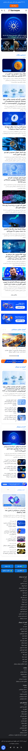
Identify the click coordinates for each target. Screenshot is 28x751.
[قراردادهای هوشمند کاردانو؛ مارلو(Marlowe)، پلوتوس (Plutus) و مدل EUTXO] (21, 402)
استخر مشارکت (24, 674)
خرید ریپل (25, 595)
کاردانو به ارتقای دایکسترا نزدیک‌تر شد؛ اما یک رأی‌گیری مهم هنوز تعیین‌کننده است (14, 36)
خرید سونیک (24, 604)
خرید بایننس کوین (23, 614)
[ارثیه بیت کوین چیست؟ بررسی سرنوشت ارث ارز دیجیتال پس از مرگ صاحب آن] (21, 418)
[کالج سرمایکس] (14, 11)
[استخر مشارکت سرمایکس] (14, 361)
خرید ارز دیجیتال (23, 618)
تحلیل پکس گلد (23, 716)
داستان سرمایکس (23, 689)
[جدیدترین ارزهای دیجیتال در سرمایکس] (21, 545)
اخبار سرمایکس (21, 490)
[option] (14, 32)
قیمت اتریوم (24, 631)
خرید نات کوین (23, 607)
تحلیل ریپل (24, 725)
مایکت (6, 566)
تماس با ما (24, 692)
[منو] (26, 11)
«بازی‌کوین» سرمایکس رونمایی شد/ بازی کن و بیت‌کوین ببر (10, 532)
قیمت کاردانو (24, 652)
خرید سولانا (24, 602)
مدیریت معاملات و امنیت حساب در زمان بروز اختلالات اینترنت (9, 524)
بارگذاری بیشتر (14, 295)
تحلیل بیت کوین (23, 707)
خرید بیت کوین (23, 583)
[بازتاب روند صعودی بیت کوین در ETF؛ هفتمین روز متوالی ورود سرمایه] (21, 475)
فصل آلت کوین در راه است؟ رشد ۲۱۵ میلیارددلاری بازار (14, 206)
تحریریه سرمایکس (20, 508)
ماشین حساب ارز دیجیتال (21, 681)
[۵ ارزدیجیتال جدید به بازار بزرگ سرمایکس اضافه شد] (21, 551)
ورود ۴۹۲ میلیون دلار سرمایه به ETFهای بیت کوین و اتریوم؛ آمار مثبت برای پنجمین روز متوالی (15, 256)
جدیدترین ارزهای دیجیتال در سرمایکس (9, 546)
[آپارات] (7, 747)
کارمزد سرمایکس (23, 696)
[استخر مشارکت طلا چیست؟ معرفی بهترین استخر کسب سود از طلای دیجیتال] (14, 340)
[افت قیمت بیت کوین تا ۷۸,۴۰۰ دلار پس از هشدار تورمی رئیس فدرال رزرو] (20, 45)
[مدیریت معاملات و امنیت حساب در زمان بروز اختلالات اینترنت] (21, 523)
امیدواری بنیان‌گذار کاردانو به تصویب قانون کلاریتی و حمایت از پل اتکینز (14, 283)
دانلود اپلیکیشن (23, 699)
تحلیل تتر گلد (24, 714)
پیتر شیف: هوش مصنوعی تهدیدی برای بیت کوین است (15, 153)
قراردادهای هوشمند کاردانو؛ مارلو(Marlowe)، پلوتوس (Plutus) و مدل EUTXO (15, 180)
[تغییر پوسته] (4, 11)
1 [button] (18, 355)
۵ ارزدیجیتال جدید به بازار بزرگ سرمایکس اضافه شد (9, 552)
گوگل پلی (19, 571)
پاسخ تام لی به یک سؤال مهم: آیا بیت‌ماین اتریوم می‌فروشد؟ (15, 128)
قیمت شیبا (24, 636)
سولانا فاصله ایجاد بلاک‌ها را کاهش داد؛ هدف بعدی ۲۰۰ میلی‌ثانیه (15, 230)
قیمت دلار (25, 662)
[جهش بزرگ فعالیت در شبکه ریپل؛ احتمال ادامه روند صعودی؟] (7, 45)
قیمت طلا (25, 655)
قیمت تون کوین (23, 650)
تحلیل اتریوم (24, 711)
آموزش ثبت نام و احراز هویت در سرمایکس (18, 735)
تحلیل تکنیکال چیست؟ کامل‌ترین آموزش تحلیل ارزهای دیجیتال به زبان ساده (10, 410)
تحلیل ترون (24, 718)
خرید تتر (25, 581)
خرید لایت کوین (23, 611)
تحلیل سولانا (24, 723)
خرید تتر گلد (24, 600)
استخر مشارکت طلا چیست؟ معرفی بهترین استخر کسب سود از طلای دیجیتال (15, 351)
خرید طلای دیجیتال (23, 588)
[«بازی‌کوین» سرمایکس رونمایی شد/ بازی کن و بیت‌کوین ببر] (21, 531)
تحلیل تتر (25, 709)
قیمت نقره (24, 659)
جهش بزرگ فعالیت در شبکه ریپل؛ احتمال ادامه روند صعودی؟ (7, 49)
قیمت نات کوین (23, 647)
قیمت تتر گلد (24, 643)
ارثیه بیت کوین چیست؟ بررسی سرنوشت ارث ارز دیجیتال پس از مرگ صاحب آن (9, 418)
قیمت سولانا (24, 645)
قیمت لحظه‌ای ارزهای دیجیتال (20, 664)
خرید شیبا (25, 593)
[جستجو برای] (2, 11)
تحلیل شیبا (24, 730)
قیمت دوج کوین (23, 633)
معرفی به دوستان (23, 679)
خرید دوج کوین (23, 590)
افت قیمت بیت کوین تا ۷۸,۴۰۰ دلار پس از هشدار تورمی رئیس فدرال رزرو (21, 50)
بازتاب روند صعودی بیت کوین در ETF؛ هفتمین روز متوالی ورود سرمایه (14, 75)
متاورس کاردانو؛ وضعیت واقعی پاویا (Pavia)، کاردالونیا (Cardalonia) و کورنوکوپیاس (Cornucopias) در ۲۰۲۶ (14, 101)
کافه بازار (19, 566)
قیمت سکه (24, 657)
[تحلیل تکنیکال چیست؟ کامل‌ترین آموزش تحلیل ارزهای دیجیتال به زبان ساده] (21, 410)
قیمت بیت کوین (23, 629)
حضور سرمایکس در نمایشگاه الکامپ (11, 540)
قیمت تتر (25, 626)
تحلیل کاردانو (24, 721)
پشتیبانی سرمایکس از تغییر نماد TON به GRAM (15, 511)
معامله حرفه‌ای (23, 672)
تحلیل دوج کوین (23, 728)
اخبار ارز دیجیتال (21, 427)
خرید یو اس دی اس (22, 616)
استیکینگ (24, 677)
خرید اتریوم (24, 586)
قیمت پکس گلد (23, 640)
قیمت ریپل (24, 638)
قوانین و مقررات (23, 694)
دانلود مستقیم (6, 571)
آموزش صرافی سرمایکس (18, 330)
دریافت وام (14, 6)
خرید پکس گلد (24, 597)
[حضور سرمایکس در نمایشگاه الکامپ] (21, 539)
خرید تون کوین (23, 609)
